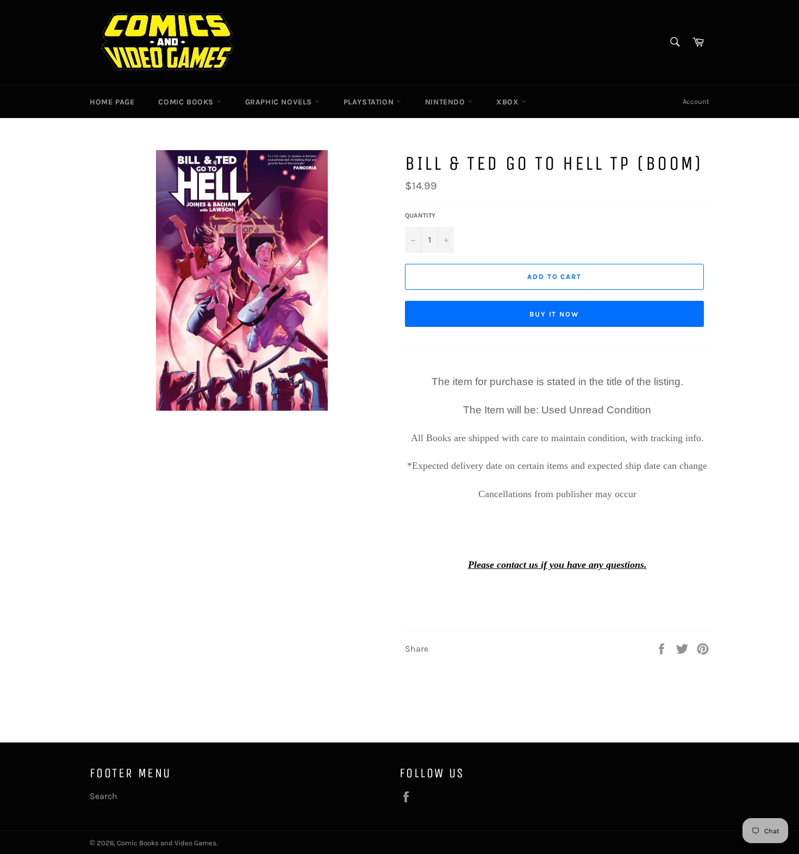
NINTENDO (446, 102)
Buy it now (554, 314)
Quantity (420, 215)
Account (696, 101)
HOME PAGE (112, 102)
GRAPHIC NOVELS (280, 102)
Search (103, 796)
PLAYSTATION (370, 102)
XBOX (508, 102)
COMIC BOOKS (187, 102)
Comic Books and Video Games (166, 843)
